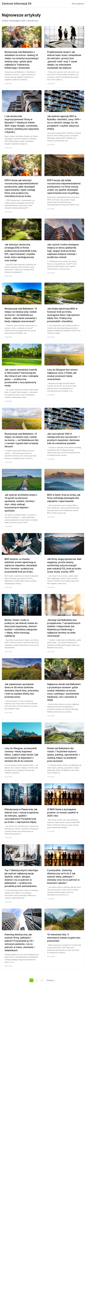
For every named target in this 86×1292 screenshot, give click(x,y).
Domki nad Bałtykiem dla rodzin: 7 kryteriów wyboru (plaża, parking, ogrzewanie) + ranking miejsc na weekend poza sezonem (63, 754)
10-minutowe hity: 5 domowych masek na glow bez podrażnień (63, 937)
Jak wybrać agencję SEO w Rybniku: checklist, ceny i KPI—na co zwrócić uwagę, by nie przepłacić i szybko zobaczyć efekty (64, 122)
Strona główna (78, 3)
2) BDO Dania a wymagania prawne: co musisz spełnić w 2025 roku (62, 812)
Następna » (51, 980)
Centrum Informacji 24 (16, 3)
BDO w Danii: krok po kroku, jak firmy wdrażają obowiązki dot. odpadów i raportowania (63, 498)
